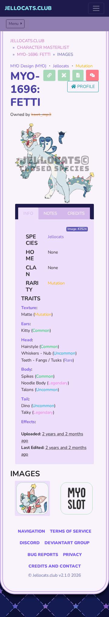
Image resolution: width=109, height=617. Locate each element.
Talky (26, 412)
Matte (26, 314)
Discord (30, 543)
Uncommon (64, 353)
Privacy (72, 555)
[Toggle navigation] (96, 8)
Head (26, 340)
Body (26, 369)
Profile (85, 86)
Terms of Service (70, 531)
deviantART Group (67, 543)
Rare (68, 360)
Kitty (25, 330)
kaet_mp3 (41, 114)
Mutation (84, 66)
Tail (24, 399)
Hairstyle (29, 346)
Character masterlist (43, 47)
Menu (14, 23)
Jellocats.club (28, 8)
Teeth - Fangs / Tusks (41, 360)
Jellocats (61, 66)
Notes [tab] (50, 213)
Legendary (58, 383)
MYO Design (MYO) (28, 66)
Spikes (27, 376)
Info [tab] (28, 213)
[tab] (32, 498)
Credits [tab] (76, 213)
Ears (25, 324)
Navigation (31, 531)
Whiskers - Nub (36, 353)
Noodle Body (33, 383)
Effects (28, 422)
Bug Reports (43, 555)
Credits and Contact (54, 566)
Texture (28, 308)
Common (41, 330)
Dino (25, 406)
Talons (27, 390)
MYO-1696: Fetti (34, 54)
